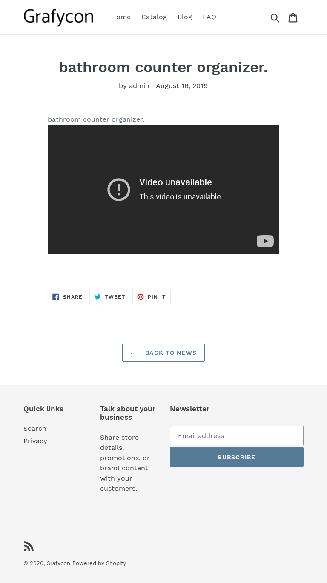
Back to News (170, 352)
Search (34, 428)
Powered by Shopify (99, 563)
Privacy (35, 441)
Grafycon (58, 563)
